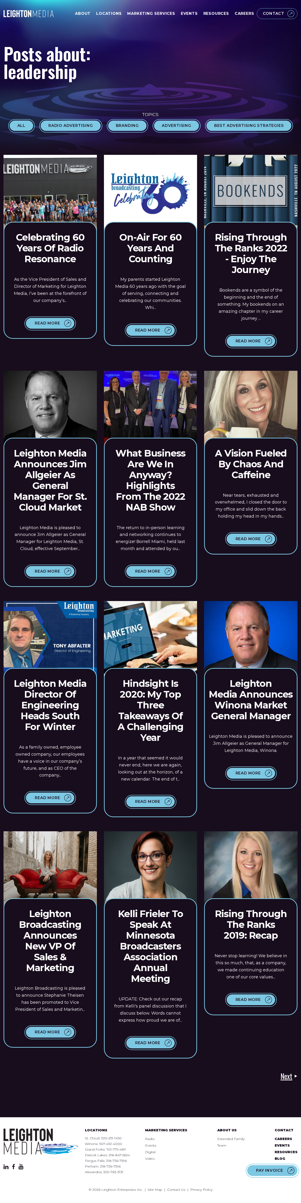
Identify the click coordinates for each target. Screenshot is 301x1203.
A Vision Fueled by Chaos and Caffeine (251, 463)
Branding (127, 125)
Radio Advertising (70, 125)
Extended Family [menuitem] (231, 1139)
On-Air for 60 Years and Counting (150, 248)
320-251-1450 (111, 1138)
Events (189, 13)
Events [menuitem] (150, 1145)
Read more (47, 323)
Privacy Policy (201, 1189)
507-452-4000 (110, 1144)
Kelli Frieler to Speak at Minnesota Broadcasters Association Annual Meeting (150, 946)
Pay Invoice (269, 1170)
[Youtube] (21, 1168)
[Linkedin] (6, 1167)
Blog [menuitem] (280, 1158)
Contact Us (176, 1189)
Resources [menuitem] (286, 1152)
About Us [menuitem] (227, 1130)
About (83, 13)
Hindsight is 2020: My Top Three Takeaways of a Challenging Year (150, 710)
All (21, 125)
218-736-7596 (116, 1161)
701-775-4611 (116, 1149)
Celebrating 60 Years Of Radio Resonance (50, 248)
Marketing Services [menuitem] (166, 1130)
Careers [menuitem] (283, 1139)
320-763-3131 (113, 1172)
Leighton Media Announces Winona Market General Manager (251, 700)
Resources (216, 13)
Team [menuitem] (221, 1145)
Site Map (155, 1189)
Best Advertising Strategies (249, 125)
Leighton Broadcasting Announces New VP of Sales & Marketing (50, 940)
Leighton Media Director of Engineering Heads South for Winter (50, 705)
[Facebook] (13, 1168)
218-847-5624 (119, 1155)
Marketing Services (151, 13)
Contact (273, 13)
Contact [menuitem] (284, 1130)
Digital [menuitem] (150, 1152)
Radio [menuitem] (150, 1139)
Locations (109, 13)
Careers (244, 13)
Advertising (176, 125)
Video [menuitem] (150, 1158)
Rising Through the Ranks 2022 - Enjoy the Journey (251, 253)
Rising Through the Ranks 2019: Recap (251, 924)
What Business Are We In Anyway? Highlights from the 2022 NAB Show (150, 480)
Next (286, 1076)
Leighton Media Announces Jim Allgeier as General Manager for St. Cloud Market (50, 480)
